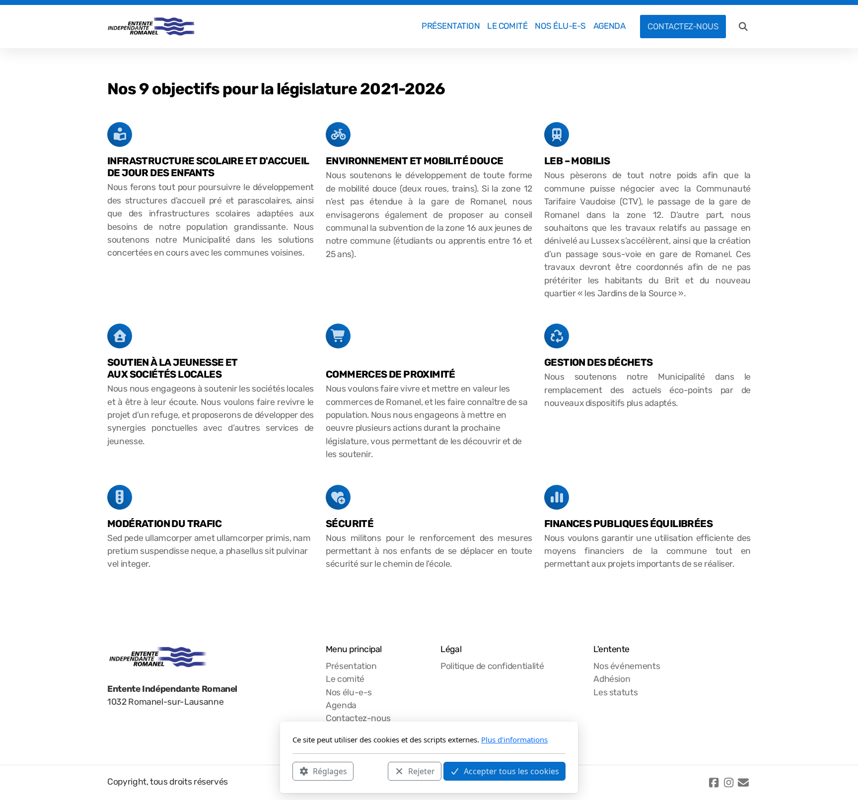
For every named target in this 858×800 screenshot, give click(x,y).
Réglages (330, 770)
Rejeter (421, 770)
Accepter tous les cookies (511, 770)
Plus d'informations (514, 739)
